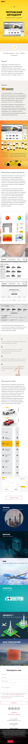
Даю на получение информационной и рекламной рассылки (13, 697)
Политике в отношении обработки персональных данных (14, 738)
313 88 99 (14, 724)
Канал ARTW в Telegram (14, 714)
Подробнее (18, 741)
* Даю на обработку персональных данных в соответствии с (14, 694)
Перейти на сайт (14, 497)
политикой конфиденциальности (16, 694)
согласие (7, 693)
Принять (10, 741)
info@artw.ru (14, 712)
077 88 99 (14, 728)
